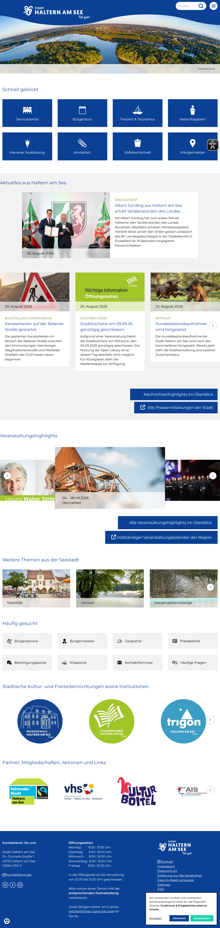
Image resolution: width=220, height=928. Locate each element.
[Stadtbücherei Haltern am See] (110, 721)
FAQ (160, 889)
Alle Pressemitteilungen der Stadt (180, 409)
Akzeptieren (202, 918)
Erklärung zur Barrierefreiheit (179, 875)
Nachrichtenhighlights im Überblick (178, 394)
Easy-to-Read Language (175, 880)
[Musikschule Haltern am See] (38, 721)
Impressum (166, 866)
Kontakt (167, 862)
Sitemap (163, 885)
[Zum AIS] (191, 792)
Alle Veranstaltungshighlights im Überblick (170, 522)
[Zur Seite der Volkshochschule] (83, 791)
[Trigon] (182, 721)
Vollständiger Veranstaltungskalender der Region (167, 539)
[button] (212, 325)
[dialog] (181, 909)
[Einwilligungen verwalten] (7, 921)
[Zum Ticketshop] (137, 791)
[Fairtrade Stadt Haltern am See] (28, 791)
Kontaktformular (19, 875)
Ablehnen (179, 918)
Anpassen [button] (155, 918)
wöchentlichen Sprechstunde (91, 911)
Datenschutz (167, 871)
